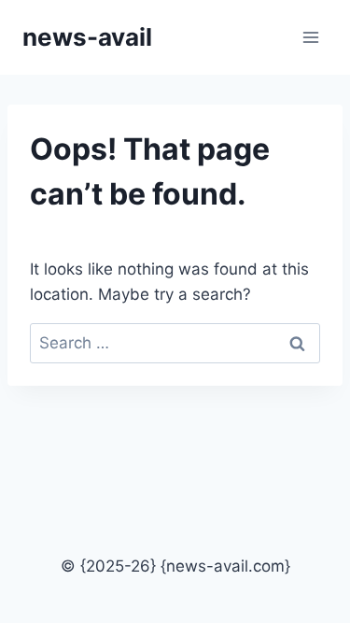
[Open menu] (310, 36)
